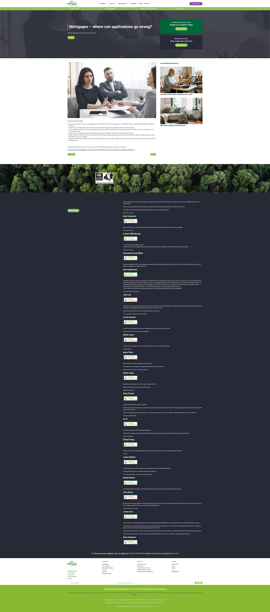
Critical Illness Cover (141, 564)
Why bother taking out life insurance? (173, 125)
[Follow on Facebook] (196, 583)
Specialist (104, 571)
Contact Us (146, 3)
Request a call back (180, 29)
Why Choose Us (122, 3)
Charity (141, 3)
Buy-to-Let (104, 570)
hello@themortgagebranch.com (164, 553)
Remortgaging (105, 564)
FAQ (173, 570)
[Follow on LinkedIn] (201, 583)
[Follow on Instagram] (198, 583)
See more (70, 37)
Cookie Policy (131, 606)
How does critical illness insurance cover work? (176, 94)
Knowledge (133, 3)
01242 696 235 (196, 3)
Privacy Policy (146, 606)
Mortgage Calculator (180, 45)
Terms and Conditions (139, 606)
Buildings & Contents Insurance (144, 570)
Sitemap (151, 606)
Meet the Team (175, 564)
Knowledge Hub (175, 571)
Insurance (111, 3)
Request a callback (72, 210)
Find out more (127, 184)
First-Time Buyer (105, 566)
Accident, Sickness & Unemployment (145, 571)
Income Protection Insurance (143, 568)
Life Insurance (140, 566)
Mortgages (102, 3)
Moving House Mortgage (107, 568)
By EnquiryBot (260, 608)
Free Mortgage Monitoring (169, 63)
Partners (174, 568)
